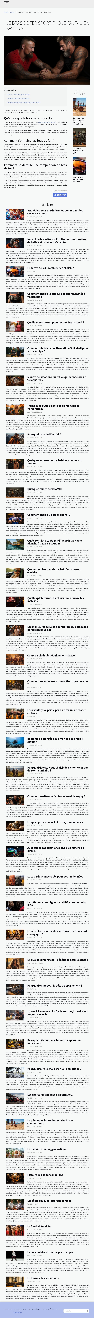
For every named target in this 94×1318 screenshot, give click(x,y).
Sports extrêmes (48, 1309)
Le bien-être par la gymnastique (46, 1149)
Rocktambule (18, 1312)
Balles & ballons (34, 1309)
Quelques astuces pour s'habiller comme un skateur (54, 461)
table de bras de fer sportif (46, 122)
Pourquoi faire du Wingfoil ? (44, 434)
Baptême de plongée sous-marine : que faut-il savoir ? (55, 740)
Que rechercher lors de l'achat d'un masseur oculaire (54, 570)
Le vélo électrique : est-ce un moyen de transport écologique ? (57, 932)
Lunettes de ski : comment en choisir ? (79, 179)
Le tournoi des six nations (43, 1278)
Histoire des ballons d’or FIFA (45, 1175)
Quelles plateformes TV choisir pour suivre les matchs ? (55, 599)
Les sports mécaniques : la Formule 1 (50, 1094)
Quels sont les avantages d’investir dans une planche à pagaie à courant (54, 542)
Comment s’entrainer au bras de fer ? (18, 98)
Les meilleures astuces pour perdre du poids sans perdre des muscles (57, 628)
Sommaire (11, 90)
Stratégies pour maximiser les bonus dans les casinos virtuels (55, 212)
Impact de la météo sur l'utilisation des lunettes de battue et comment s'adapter (56, 240)
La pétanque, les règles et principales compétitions (78, 121)
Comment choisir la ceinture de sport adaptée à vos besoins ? (56, 295)
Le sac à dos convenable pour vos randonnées (55, 876)
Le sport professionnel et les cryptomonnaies (55, 822)
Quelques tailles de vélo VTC (79, 150)
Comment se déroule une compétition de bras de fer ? (23, 102)
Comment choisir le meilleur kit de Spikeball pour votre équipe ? (57, 349)
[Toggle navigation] (6, 3)
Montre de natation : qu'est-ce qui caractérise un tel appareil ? (56, 378)
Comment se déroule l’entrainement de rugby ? (56, 796)
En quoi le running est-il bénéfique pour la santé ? (57, 960)
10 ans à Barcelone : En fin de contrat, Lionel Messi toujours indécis (57, 1013)
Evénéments (7, 1309)
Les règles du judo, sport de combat (49, 1200)
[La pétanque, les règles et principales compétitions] (79, 106)
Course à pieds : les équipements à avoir (52, 655)
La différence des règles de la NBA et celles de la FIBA (56, 903)
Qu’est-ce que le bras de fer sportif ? (18, 94)
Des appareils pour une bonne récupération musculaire (54, 1041)
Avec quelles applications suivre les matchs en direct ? (55, 849)
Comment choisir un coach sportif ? (48, 515)
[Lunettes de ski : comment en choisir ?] (79, 166)
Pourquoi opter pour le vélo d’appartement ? (54, 985)
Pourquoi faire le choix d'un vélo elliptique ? (54, 1069)
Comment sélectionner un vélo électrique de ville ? (57, 682)
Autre (12, 12)
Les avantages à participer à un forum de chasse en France (56, 711)
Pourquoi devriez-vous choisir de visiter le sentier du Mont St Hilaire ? (57, 769)
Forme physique (20, 1309)
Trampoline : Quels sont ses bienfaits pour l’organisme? (53, 407)
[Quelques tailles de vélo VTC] (79, 137)
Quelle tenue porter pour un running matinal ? (55, 322)
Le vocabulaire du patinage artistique (50, 1252)
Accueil (6, 12)
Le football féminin (39, 1226)
